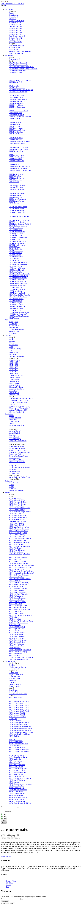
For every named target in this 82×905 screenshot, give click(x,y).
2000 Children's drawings (18, 264)
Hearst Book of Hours (16, 460)
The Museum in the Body (18, 694)
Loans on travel (14, 59)
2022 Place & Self (15, 82)
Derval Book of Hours (17, 462)
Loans (11, 487)
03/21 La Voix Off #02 (17, 713)
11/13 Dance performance (18, 588)
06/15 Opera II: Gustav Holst (19, 749)
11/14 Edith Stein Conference (19, 575)
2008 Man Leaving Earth (17, 212)
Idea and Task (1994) (16, 412)
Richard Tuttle (14, 473)
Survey (11, 423)
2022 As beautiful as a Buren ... (20, 80)
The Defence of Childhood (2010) (20, 398)
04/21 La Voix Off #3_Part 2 (19, 709)
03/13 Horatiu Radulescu (17, 598)
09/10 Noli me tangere (16, 788)
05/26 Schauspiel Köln (17, 500)
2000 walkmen (14, 260)
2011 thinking (14, 182)
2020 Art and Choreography (18, 92)
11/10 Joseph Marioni (16, 634)
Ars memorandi (14, 458)
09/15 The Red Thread (17, 747)
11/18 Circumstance (16, 552)
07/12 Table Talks (15, 611)
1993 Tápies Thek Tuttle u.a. (19, 316)
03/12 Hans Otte (14, 625)
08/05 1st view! (14, 655)
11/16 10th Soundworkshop (18, 563)
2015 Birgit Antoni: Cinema (18, 149)
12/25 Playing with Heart (17, 502)
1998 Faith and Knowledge (18, 276)
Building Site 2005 (15, 30)
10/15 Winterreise (15, 745)
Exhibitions (8, 4)
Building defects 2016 (16, 21)
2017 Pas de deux (15, 118)
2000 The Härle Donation (18, 262)
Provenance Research (16, 490)
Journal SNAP (14, 421)
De (6, 5)
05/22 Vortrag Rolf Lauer (17, 540)
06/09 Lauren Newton (16, 792)
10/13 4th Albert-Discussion (18, 594)
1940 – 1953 (13, 368)
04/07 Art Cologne (15, 653)
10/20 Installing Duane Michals (20, 730)
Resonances (13, 333)
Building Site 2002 (15, 38)
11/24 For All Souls (16, 513)
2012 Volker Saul (15, 176)
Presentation (13, 352)
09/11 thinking (14, 782)
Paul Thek (12, 435)
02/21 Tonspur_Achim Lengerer (20, 546)
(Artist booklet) (6, 856)
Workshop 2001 (14, 40)
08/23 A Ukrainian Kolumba (19, 529)
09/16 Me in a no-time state (18, 744)
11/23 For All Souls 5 (16, 525)
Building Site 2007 (15, 24)
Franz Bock (13, 391)
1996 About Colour (16, 304)
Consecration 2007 (15, 23)
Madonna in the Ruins (16, 46)
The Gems (12, 682)
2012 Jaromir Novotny (17, 178)
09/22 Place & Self (15, 698)
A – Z (11, 339)
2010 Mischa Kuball (16, 187)
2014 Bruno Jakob (15, 159)
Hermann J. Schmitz (16, 387)
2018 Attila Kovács (15, 113)
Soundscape (13, 690)
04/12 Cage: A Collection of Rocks (21, 621)
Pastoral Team (14, 49)
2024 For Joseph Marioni (17, 70)
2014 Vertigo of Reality (17, 151)
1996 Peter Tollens (15, 301)
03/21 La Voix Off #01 (17, 715)
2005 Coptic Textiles (16, 233)
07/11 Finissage (14, 630)
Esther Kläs (13, 469)
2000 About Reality (16, 266)
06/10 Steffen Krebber (16, 638)
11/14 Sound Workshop (17, 577)
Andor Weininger (15, 439)
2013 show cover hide (16, 161)
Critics (11, 343)
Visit (6, 320)
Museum (8, 335)
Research (12, 489)
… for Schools (14, 669)
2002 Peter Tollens (15, 253)
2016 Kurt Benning (16, 132)
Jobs (10, 350)
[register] (22, 899)
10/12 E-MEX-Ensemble (17, 602)
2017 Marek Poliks (15, 122)
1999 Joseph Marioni (16, 270)
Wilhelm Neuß (14, 381)
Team (11, 347)
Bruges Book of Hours (17, 448)
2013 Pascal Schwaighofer (18, 168)
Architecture (9, 9)
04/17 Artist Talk (15, 559)
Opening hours (14, 331)
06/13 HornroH (14, 763)
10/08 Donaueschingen (17, 793)
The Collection (14, 483)
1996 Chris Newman (16, 299)
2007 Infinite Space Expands (19, 216)
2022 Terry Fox (14, 86)
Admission (13, 324)
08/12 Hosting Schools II (17, 607)
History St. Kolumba (16, 53)
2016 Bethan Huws (16, 138)
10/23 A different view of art (19, 527)
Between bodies (14, 686)
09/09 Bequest (14, 203)
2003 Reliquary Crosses (17, 241)
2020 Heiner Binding (16, 103)
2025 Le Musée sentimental (18, 65)
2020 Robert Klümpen (17, 101)
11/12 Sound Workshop (17, 535)
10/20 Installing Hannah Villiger (20, 726)
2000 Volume (13, 258)
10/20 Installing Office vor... (18, 724)
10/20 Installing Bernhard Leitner (20, 728)
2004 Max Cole (14, 239)
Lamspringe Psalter (15, 454)
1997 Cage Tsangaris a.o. (17, 285)
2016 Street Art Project (17, 130)
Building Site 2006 (15, 28)
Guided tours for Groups (17, 667)
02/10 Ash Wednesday (17, 644)
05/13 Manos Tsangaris (17, 770)
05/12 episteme (14, 617)
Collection (8, 481)
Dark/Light (5, 901)
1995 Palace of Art (15, 310)
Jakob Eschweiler (15, 383)
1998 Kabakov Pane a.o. (17, 281)
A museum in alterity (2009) (18, 400)
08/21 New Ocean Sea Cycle (19, 542)
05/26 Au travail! (15, 498)
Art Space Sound (15, 676)
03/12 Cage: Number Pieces (18, 623)
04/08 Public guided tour (17, 801)
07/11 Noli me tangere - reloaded (20, 784)
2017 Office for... (15, 126)
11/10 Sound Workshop (17, 636)
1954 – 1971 (13, 366)
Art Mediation (10, 661)
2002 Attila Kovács (15, 249)
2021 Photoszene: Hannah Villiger (21, 90)
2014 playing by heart (16, 155)
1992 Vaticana (14, 318)
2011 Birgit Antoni (15, 180)
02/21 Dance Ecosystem (17, 717)
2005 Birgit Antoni (15, 235)
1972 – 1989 (13, 364)
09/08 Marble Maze (16, 795)
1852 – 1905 (13, 373)
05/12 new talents (15, 619)
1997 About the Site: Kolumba (19, 295)
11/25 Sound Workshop (17, 506)
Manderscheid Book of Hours (19, 452)
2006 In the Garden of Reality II (20, 220)
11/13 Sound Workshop (17, 590)
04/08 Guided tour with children (20, 803)
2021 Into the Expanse (17, 88)
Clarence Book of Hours (17, 450)
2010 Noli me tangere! (17, 189)
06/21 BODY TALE (16, 544)
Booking (12, 665)
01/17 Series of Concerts (17, 561)
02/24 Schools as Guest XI (18, 517)
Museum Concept (15, 349)
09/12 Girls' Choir (15, 604)
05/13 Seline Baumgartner (18, 768)
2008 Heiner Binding (16, 210)
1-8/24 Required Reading (17, 521)
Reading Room (14, 678)
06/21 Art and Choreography (19, 701)
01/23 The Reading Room (18, 533)
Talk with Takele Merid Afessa (19, 508)
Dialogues (12, 680)
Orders (11, 416)
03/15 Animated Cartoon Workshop (21, 571)
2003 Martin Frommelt (17, 245)
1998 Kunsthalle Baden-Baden (19, 274)
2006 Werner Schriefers (17, 222)
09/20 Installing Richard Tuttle (19, 734)
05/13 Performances (16, 596)
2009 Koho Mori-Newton (18, 207)
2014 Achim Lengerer (16, 157)
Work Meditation (15, 684)
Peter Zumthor (14, 15)
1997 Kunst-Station (16, 291)
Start (2, 4)
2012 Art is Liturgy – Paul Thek (20, 170)
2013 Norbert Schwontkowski (19, 166)
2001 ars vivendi (15, 255)
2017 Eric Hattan (15, 124)
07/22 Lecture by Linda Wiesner (20, 538)
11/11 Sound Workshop (17, 627)
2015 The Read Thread (17, 143)
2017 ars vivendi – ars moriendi (20, 117)
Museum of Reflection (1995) (19, 406)
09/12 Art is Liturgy (16, 774)
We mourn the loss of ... (17, 356)
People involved (14, 17)
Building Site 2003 (15, 34)
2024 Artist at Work (16, 72)
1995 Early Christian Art (17, 306)
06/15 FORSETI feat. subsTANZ (20, 567)
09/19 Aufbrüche (15, 759)
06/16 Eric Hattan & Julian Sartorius (21, 565)
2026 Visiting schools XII (18, 63)
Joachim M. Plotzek (16, 375)
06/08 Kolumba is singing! (18, 652)
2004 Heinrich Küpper (17, 243)
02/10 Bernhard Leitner (17, 642)
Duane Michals (14, 471)
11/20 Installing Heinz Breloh (19, 722)
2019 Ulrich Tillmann (16, 105)
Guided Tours (14, 326)
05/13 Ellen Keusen (16, 767)
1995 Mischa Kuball (16, 308)
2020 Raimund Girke (16, 95)
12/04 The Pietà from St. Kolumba (21, 657)
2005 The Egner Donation (18, 226)
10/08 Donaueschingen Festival (20, 650)
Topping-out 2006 (15, 26)
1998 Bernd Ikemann (16, 280)
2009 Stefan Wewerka (16, 201)
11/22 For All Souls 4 (16, 536)
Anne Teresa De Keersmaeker (19, 467)
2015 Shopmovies (15, 140)
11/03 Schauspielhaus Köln (18, 659)
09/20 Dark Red (14, 736)
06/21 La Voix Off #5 (16, 703)
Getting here (13, 322)
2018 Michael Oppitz (16, 115)
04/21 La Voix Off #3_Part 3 (19, 705)
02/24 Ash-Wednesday (17, 519)
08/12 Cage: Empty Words (18, 605)
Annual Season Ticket (16, 329)
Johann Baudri (14, 393)
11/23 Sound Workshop (17, 523)
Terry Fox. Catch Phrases (17, 441)
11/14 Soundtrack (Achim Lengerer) (21, 573)
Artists (11, 485)
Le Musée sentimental (16, 425)
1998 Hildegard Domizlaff (18, 283)
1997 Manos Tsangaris (17, 289)
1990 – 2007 (13, 362)
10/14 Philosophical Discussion (20, 579)
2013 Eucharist (14, 164)
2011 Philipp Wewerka (17, 186)
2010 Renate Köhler (16, 197)
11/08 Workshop (14, 648)
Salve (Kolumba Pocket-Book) (19, 477)
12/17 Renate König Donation (19, 554)
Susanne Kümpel (15, 431)
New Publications (15, 418)
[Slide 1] (6, 811)
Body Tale (12, 466)
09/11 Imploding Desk (16, 629)
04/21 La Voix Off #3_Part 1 (19, 711)
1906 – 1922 (13, 372)
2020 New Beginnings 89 (18, 99)
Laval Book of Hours (16, 446)
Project (11, 13)
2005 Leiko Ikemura (16, 228)
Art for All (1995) (15, 404)
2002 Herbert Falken (16, 251)
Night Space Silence (16, 675)
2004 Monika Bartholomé (18, 237)
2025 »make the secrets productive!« (21, 67)
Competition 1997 (15, 42)
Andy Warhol (14, 437)
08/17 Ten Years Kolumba (18, 558)
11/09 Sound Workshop (17, 646)
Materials (12, 19)
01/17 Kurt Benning (16, 742)
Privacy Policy (11, 881)
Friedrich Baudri (14, 395)
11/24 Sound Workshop (17, 510)
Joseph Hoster (14, 379)
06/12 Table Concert (16, 613)
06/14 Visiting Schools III (18, 584)
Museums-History (15, 360)
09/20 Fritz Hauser (15, 548)
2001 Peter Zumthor (16, 256)
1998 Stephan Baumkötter (18, 278)
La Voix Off (13, 692)
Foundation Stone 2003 (17, 36)
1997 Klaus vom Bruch (17, 293)
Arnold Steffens (14, 385)
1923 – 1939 (13, 370)
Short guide (13, 419)
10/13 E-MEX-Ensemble (17, 592)
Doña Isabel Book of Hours (18, 456)
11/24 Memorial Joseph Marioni (20, 512)
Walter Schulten (14, 377)
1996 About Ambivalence (18, 297)
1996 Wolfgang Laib (16, 303)
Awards (12, 341)
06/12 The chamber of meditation (20, 615)
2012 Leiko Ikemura (16, 174)
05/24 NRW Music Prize (17, 515)
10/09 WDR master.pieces (18, 790)
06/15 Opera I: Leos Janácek (19, 751)
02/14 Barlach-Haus (16, 586)
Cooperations (13, 345)
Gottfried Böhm (14, 47)
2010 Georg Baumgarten (17, 199)
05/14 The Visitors (15, 761)
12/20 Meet (13, 719)
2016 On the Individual (17, 134)
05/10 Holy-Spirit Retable (18, 640)
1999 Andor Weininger (17, 268)
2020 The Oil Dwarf (16, 97)
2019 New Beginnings (17, 107)
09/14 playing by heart (17, 755)
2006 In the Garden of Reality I (20, 224)
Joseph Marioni (14, 433)
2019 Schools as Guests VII (18, 111)
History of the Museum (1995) (19, 408)
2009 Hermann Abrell (16, 209)
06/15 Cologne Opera (16, 569)
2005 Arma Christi (15, 230)
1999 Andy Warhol (15, 272)
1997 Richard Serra (16, 287)
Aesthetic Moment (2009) (18, 402)
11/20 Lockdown (15, 721)
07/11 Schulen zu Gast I (17, 632)
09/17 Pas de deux (15, 740)
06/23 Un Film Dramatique (18, 531)
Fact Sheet (12, 354)
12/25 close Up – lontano (17, 504)
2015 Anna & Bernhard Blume (19, 141)
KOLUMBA (5, 2)
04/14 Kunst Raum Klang (18, 757)
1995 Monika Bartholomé (18, 314)
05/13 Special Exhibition (17, 772)
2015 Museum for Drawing (18, 147)
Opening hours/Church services (20, 51)
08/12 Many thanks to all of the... (20, 609)
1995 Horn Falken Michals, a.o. (20, 312)
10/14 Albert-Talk (15, 581)
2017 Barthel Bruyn (16, 128)
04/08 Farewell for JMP (17, 799)
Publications (9, 414)
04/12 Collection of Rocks (18, 776)
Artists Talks (13, 673)
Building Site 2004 (15, 32)
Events (7, 492)
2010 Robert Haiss (18, 4)
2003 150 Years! (14, 247)
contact (8, 885)
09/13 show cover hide (17, 765)
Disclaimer (9, 883)
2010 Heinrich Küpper (17, 193)
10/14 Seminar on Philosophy (19, 582)
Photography (13, 327)
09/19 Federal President (17, 550)
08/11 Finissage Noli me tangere (20, 778)
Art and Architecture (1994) (18, 410)
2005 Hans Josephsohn (17, 232)
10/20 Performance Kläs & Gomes (21, 732)
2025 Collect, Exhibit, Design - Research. (23, 69)
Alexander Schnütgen (16, 389)
